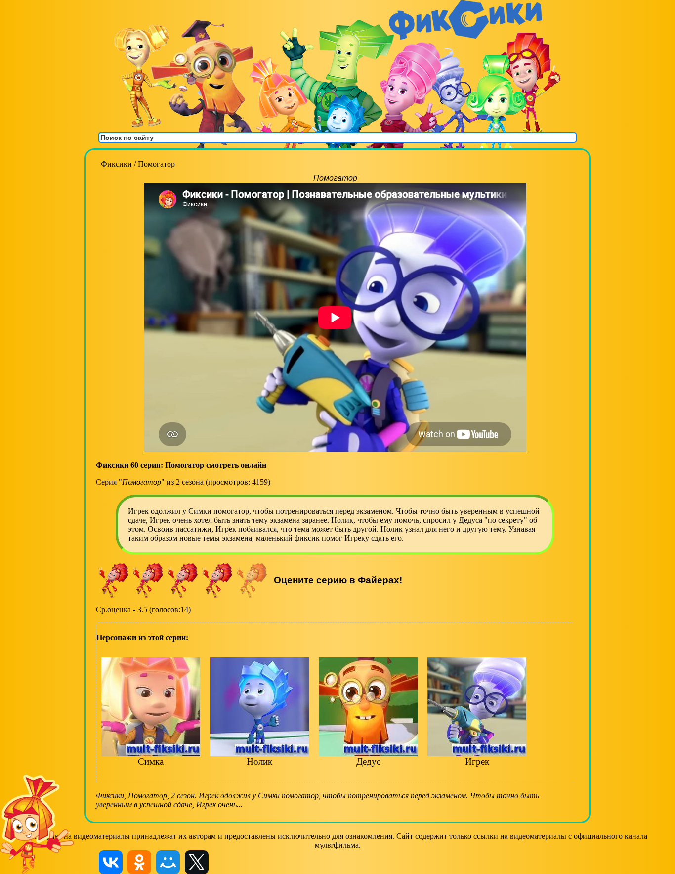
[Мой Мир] (168, 862)
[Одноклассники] (139, 862)
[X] (197, 862)
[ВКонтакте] (111, 862)
